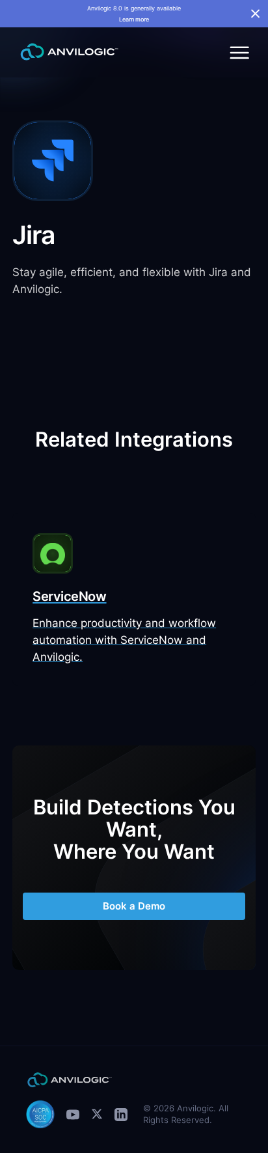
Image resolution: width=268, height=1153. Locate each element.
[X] (97, 1114)
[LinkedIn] (120, 1114)
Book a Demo (134, 906)
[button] (238, 52)
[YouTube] (72, 1114)
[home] (65, 52)
